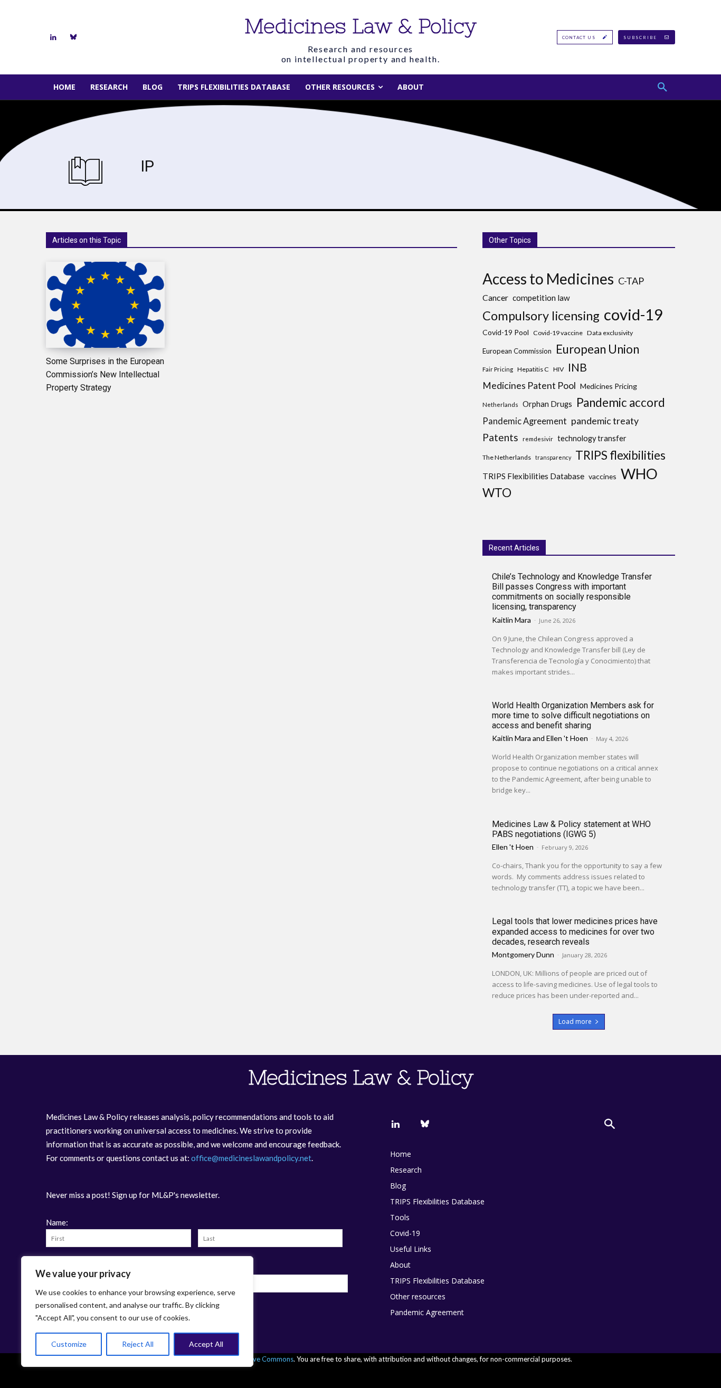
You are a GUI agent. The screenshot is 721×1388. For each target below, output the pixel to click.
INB (577, 367)
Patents (500, 437)
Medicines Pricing (608, 386)
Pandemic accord (620, 402)
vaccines (602, 476)
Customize (69, 1343)
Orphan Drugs (547, 404)
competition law (541, 297)
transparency (553, 457)
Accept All (206, 1343)
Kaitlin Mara (511, 619)
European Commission (517, 351)
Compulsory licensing (541, 315)
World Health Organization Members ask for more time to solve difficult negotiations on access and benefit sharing (573, 715)
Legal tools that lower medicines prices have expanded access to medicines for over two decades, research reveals (575, 931)
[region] (137, 1311)
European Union (597, 349)
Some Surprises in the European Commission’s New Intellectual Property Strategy (105, 374)
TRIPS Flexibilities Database (533, 476)
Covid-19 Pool (505, 332)
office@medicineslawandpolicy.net (251, 1158)
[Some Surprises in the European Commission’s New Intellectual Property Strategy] (105, 305)
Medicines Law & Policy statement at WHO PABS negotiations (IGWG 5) (571, 829)
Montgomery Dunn (523, 954)
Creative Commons (263, 1359)
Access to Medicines (548, 278)
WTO (496, 492)
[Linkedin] (53, 37)
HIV (558, 369)
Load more (575, 1021)
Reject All (138, 1343)
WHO (639, 473)
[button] (662, 87)
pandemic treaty (605, 420)
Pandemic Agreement (524, 421)
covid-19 (633, 314)
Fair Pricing (497, 369)
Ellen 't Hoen (567, 738)
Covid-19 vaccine (558, 333)
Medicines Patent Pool (529, 385)
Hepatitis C (533, 369)
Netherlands (500, 404)
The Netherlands (506, 457)
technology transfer (592, 438)
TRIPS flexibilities (620, 455)
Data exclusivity (610, 333)
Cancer (495, 297)
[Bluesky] (73, 37)
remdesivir (538, 438)
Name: (57, 1222)
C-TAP (631, 281)
